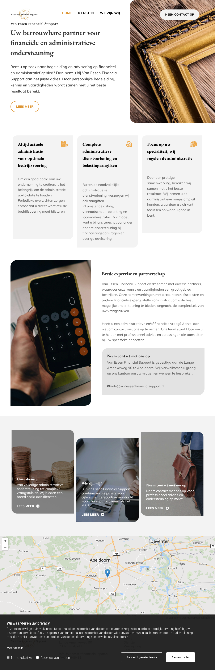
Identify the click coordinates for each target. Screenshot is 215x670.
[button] (179, 14)
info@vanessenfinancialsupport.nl (137, 386)
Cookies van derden (55, 658)
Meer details (15, 648)
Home (67, 13)
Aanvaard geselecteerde (141, 657)
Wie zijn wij (110, 13)
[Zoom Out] (5, 547)
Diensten (86, 13)
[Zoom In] (5, 541)
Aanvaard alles (181, 657)
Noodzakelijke (21, 658)
